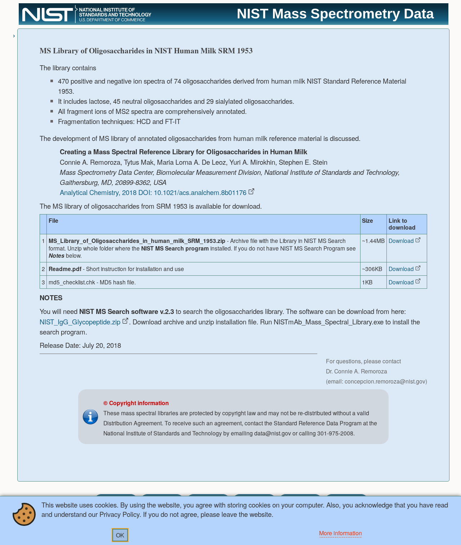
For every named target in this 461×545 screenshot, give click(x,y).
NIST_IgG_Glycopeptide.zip (80, 321)
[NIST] (87, 22)
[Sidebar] (14, 34)
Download (401, 240)
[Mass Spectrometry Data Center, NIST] (336, 20)
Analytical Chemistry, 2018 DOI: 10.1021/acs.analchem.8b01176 (153, 192)
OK (120, 535)
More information (340, 533)
